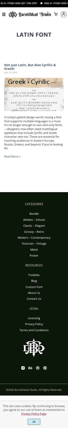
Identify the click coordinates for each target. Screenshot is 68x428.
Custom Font (34, 287)
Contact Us (34, 299)
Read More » (12, 156)
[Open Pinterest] (45, 369)
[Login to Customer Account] (63, 14)
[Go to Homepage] (30, 17)
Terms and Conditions (34, 330)
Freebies (34, 275)
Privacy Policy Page (33, 414)
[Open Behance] (30, 369)
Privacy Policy (34, 324)
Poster (34, 255)
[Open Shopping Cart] (56, 14)
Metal (34, 249)
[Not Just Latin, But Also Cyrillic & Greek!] (34, 94)
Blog (34, 281)
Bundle (34, 214)
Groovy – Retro (34, 232)
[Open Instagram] (23, 369)
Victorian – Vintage (34, 243)
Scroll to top (65, 219)
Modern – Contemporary (34, 238)
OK (34, 422)
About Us (34, 293)
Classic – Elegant (34, 226)
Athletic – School (34, 220)
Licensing (34, 318)
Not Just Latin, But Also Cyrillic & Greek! (30, 67)
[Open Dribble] (38, 369)
